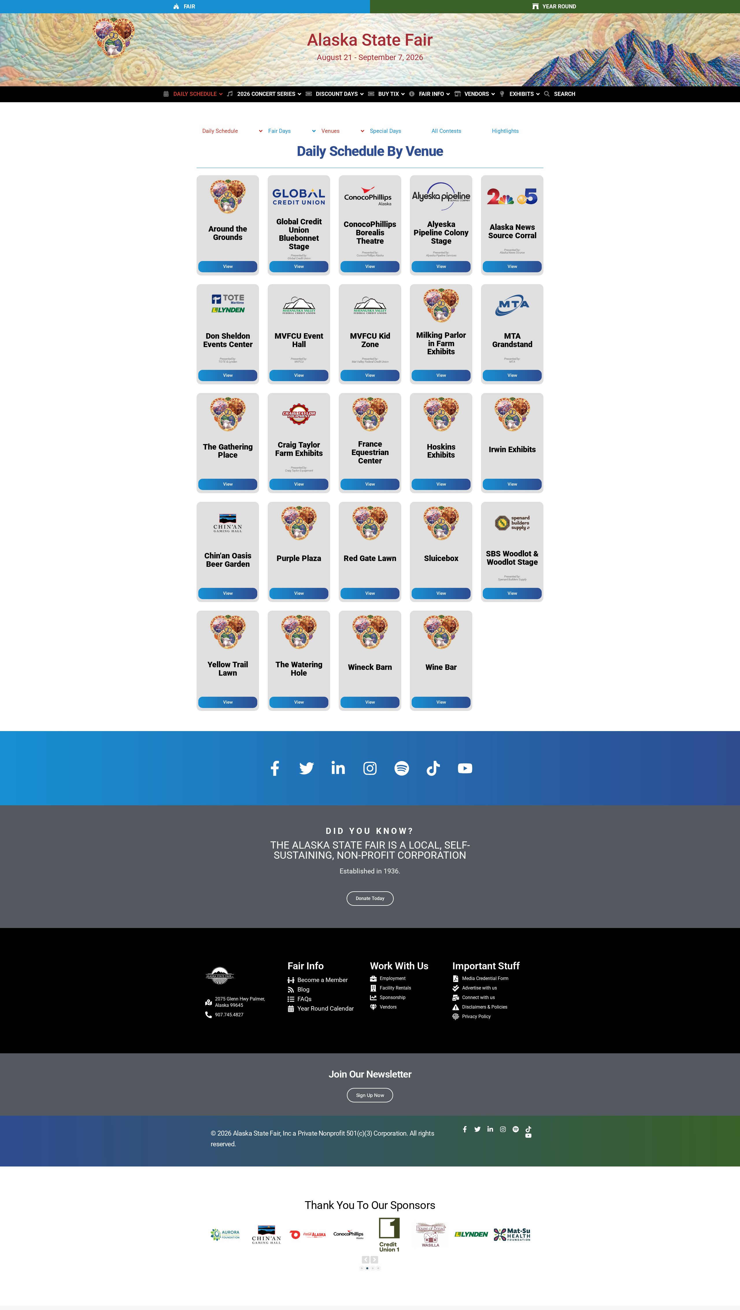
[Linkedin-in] (338, 768)
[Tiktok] (433, 768)
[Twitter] (306, 768)
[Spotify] (401, 768)
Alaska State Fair (370, 40)
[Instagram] (370, 768)
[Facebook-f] (274, 768)
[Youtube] (465, 768)
